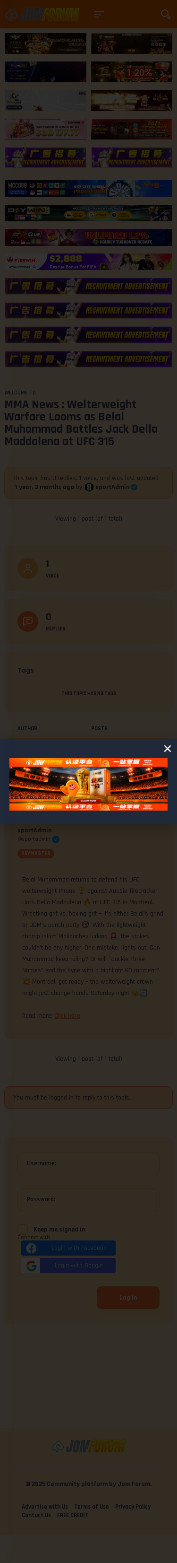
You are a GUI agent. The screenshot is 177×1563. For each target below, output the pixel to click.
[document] (88, 781)
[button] (167, 748)
